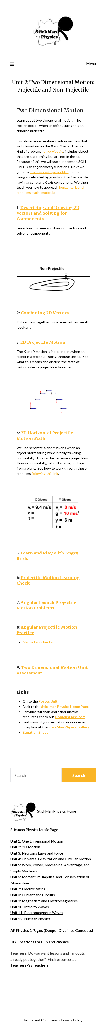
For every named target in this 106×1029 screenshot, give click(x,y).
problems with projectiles (49, 172)
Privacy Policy (71, 1020)
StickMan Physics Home (56, 811)
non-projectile (52, 151)
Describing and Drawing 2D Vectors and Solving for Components (48, 213)
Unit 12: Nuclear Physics (30, 919)
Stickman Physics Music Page (34, 829)
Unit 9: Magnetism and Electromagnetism (44, 901)
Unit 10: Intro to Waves (29, 907)
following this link (45, 473)
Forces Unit (48, 701)
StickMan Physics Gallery (68, 727)
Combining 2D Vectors (45, 312)
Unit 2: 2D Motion (25, 847)
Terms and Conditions (41, 1020)
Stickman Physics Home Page (65, 706)
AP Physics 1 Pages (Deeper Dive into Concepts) (51, 930)
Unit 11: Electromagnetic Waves (36, 912)
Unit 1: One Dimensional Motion (36, 841)
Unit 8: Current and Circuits (32, 895)
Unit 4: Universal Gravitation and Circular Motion (50, 859)
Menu (91, 63)
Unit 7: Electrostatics (27, 889)
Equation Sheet (35, 732)
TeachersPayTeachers (29, 965)
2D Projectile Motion (42, 342)
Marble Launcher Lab (38, 642)
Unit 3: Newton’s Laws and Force (36, 853)
